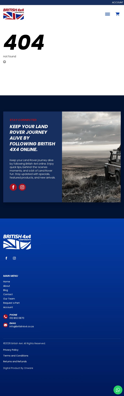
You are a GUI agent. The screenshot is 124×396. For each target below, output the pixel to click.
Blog (5, 290)
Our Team (9, 298)
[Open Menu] (107, 14)
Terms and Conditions (15, 355)
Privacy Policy (10, 349)
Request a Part (11, 303)
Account (117, 2)
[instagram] (22, 187)
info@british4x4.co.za (22, 326)
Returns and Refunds (15, 361)
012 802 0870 (17, 318)
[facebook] (13, 187)
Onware (28, 368)
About (6, 286)
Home (6, 281)
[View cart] (117, 14)
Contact (8, 294)
